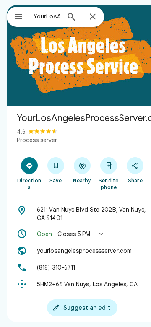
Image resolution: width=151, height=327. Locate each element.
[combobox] (47, 16)
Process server (37, 140)
